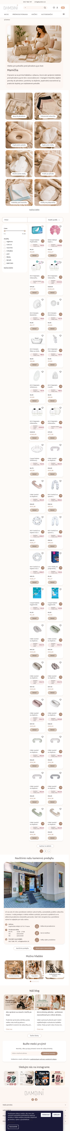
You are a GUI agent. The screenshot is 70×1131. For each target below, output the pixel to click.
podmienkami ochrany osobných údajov (43, 1059)
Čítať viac (9, 1029)
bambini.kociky (32, 1099)
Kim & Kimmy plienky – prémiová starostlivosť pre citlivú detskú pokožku (49, 1013)
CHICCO (9, 245)
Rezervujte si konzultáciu (44, 948)
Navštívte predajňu (22, 948)
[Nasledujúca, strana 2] (49, 851)
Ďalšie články (34, 1036)
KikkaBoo (10, 251)
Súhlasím (56, 1115)
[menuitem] (6, 14)
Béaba (9, 257)
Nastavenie (13, 1127)
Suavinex (10, 248)
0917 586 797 (13, 941)
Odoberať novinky (49, 1053)
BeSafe (9, 260)
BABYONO (10, 263)
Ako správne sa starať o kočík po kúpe (19, 1013)
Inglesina (10, 242)
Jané (8, 254)
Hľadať (44, 7)
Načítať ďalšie (34, 209)
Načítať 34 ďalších (45, 846)
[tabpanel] (14, 970)
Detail (34, 255)
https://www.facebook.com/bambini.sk (36, 1099)
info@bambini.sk (23, 941)
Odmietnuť (46, 1115)
